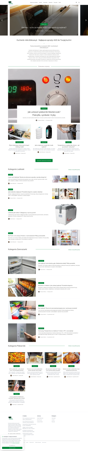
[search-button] (76, 2)
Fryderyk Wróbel (40, 421)
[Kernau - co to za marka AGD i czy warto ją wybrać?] (44, 20)
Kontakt (27, 442)
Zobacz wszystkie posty (74, 169)
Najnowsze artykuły (34, 2)
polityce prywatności (16, 442)
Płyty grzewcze (19, 142)
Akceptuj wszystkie (12, 447)
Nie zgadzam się (12, 445)
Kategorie (54, 415)
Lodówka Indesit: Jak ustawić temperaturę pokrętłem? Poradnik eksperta (28, 434)
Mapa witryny (44, 442)
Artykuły (25, 415)
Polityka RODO (31, 442)
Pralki (60, 2)
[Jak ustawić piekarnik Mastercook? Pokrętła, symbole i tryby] (44, 96)
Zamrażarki (45, 2)
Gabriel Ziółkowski (40, 418)
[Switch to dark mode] (79, 2)
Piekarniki (50, 2)
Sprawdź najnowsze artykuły (44, 160)
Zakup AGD (44, 24)
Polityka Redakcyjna (38, 442)
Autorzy (39, 415)
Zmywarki (55, 2)
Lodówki (40, 2)
